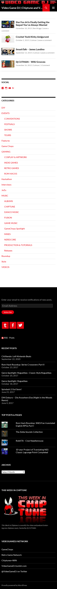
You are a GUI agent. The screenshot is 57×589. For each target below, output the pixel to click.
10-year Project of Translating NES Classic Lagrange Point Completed (32, 451)
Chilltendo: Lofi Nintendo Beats (16, 356)
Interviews (6, 184)
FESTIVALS (9, 124)
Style (4, 261)
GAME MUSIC (11, 223)
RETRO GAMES (11, 168)
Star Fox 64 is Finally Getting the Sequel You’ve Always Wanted (32, 23)
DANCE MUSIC (11, 212)
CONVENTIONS (12, 118)
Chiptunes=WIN (9, 560)
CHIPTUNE (9, 206)
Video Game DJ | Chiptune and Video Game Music (22, 7)
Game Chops (8, 146)
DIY (3, 107)
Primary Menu (53, 7)
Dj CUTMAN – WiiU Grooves (30, 61)
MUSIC (5, 195)
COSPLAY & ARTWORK (15, 157)
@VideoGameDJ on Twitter (14, 571)
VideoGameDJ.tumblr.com (14, 566)
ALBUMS (8, 201)
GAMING (6, 151)
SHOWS (8, 129)
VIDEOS (5, 267)
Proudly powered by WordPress (14, 585)
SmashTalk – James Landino (30, 49)
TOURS (7, 135)
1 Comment (45, 65)
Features (6, 140)
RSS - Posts (9, 337)
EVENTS (5, 113)
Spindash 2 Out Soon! (12, 389)
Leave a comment (45, 40)
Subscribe (8, 312)
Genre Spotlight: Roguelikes (15, 381)
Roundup (6, 256)
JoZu (4, 190)
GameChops (7, 549)
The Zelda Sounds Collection (29, 432)
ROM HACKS (10, 173)
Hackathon (7, 179)
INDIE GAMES (11, 162)
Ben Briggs (37, 28)
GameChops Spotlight (14, 228)
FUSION (8, 217)
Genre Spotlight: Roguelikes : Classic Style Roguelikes (26, 373)
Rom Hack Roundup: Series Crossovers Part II (23, 364)
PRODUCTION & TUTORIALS (18, 245)
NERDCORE (10, 239)
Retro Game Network (12, 555)
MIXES (7, 234)
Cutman (33, 40)
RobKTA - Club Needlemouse (29, 440)
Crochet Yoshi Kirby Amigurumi (32, 36)
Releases (8, 250)
